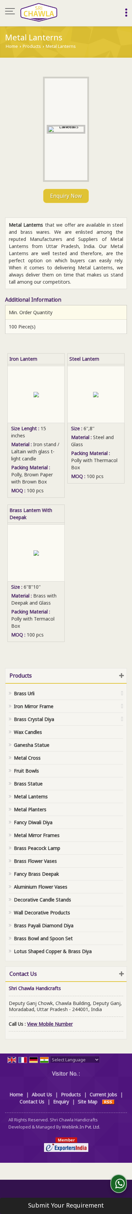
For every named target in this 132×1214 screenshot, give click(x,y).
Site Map (87, 1101)
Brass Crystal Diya (34, 719)
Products (32, 46)
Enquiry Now (66, 196)
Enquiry (61, 1101)
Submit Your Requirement (66, 1205)
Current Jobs (103, 1094)
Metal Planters (30, 809)
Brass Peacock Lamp (37, 848)
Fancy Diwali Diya (33, 822)
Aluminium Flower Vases (40, 887)
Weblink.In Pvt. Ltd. (81, 1127)
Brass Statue (28, 783)
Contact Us (32, 1101)
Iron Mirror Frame (33, 706)
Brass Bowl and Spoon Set (43, 938)
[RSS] (108, 1101)
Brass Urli (24, 693)
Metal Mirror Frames (37, 835)
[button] (50, 1024)
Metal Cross (27, 758)
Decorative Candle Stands (42, 899)
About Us (42, 1094)
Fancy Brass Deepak (36, 874)
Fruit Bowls (26, 770)
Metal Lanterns (31, 796)
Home (12, 46)
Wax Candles (28, 732)
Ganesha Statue (31, 745)
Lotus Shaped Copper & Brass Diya (53, 951)
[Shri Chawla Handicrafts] (38, 12)
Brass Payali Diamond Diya (43, 925)
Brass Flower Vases (35, 861)
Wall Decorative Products (42, 912)
